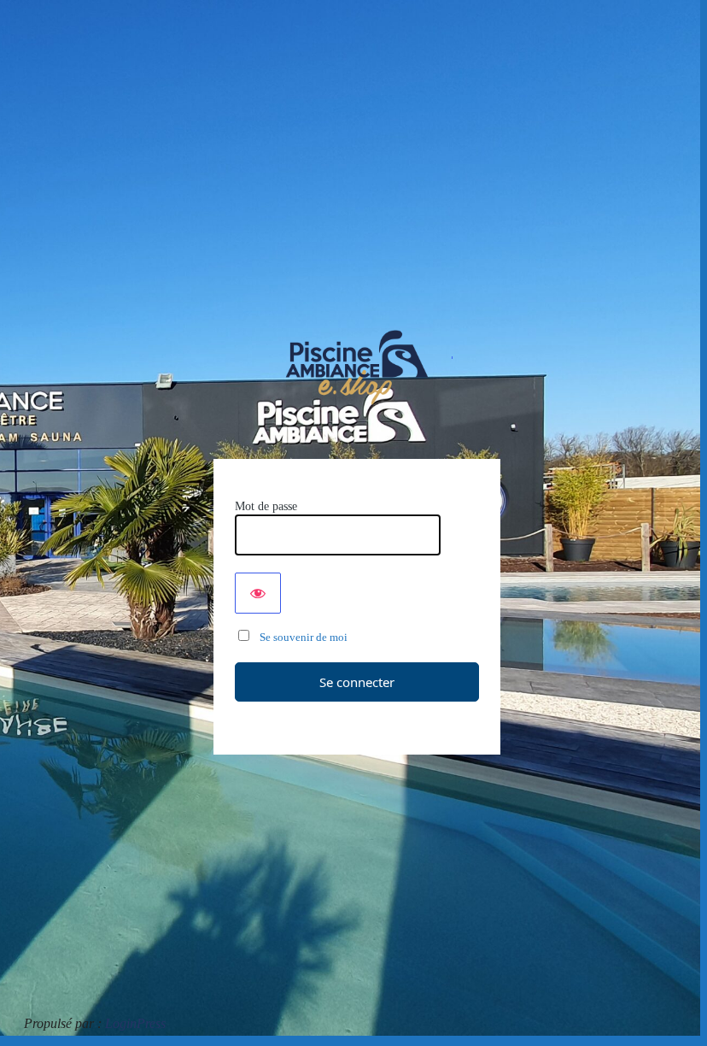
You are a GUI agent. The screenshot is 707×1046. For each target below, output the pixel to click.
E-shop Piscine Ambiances (357, 367)
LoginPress (135, 1023)
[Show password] (258, 593)
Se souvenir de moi (300, 637)
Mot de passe (266, 506)
